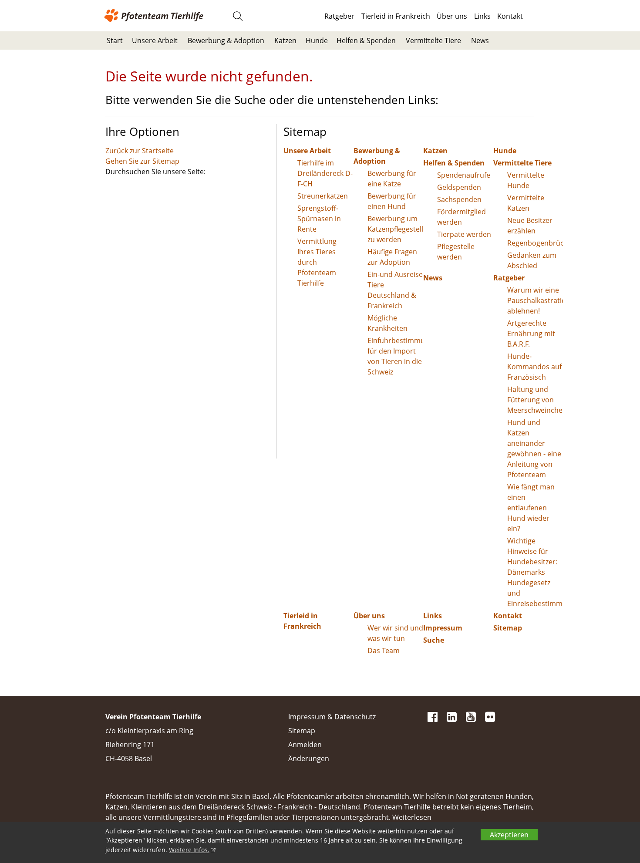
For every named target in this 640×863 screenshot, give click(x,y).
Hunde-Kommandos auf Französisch (534, 366)
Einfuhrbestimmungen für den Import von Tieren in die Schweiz (395, 356)
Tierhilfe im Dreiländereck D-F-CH (325, 173)
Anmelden (305, 744)
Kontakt (510, 16)
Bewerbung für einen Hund (391, 201)
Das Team (383, 650)
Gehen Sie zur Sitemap (142, 161)
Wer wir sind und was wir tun (395, 633)
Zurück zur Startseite (139, 150)
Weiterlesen (411, 817)
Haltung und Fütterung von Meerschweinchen (535, 399)
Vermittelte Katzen (525, 203)
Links (482, 16)
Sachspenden (459, 199)
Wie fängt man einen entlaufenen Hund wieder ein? (531, 507)
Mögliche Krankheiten (387, 323)
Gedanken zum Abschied (531, 260)
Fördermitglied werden (461, 217)
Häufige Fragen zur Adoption (392, 257)
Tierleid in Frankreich (395, 16)
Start (115, 40)
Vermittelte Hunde (525, 180)
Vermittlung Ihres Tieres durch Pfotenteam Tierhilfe (317, 262)
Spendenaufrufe (463, 175)
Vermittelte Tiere (433, 40)
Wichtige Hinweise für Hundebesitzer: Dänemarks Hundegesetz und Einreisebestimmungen (535, 572)
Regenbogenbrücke (535, 243)
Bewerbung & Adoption (226, 40)
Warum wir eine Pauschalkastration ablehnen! (535, 300)
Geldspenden (459, 187)
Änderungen (308, 758)
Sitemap (507, 628)
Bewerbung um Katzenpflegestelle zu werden (395, 229)
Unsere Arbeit (155, 40)
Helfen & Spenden (366, 40)
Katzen (285, 40)
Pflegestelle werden (456, 252)
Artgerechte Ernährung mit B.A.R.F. (531, 333)
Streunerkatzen (322, 196)
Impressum (442, 628)
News (480, 40)
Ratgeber (339, 16)
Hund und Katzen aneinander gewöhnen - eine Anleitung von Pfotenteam (534, 448)
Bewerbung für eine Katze (391, 179)
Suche (433, 640)
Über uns (452, 16)
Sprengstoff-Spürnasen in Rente (319, 218)
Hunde (317, 40)
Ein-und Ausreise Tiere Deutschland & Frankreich (395, 290)
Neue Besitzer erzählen (529, 226)
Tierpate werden (464, 234)
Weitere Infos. (189, 850)
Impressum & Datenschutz (332, 716)
